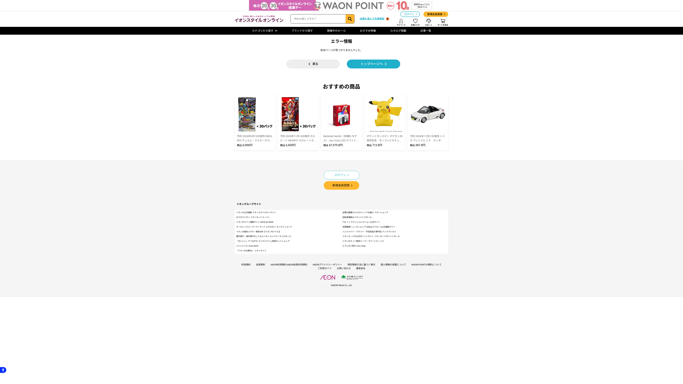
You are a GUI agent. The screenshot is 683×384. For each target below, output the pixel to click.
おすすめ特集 (368, 30)
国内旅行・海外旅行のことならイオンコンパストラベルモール (263, 236)
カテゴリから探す (262, 30)
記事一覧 (425, 30)
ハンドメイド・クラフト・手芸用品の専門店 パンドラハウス (369, 232)
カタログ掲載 (398, 30)
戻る (315, 64)
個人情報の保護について (393, 264)
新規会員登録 (434, 14)
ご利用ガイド (325, 268)
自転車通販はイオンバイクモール (357, 217)
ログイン (409, 14)
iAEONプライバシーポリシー (327, 264)
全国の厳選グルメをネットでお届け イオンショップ (365, 212)
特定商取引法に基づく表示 (361, 264)
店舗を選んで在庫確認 (372, 18)
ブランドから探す (302, 30)
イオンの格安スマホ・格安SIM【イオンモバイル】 (258, 232)
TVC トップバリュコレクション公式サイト (361, 222)
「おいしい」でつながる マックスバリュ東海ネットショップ (263, 241)
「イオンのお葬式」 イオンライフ (251, 251)
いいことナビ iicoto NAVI (247, 246)
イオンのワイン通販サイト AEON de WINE (254, 222)
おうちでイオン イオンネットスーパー (253, 217)
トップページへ (372, 64)
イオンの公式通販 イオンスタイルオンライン (256, 212)
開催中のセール (336, 30)
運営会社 (360, 268)
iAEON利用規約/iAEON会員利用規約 (289, 264)
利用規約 (246, 264)
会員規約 (260, 264)
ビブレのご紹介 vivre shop (354, 246)
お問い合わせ (344, 268)
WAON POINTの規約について (426, 264)
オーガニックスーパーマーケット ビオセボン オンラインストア (264, 227)
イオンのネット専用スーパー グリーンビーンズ (363, 241)
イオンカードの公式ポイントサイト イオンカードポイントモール (371, 236)
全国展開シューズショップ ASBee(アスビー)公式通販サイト (368, 227)
